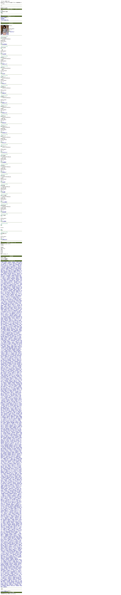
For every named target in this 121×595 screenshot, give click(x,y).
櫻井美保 (8, 447)
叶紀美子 (8, 392)
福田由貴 (13, 524)
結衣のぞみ (14, 453)
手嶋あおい (6, 498)
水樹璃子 (5, 561)
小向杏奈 (11, 398)
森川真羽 (10, 560)
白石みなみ (12, 421)
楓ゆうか (8, 417)
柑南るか (5, 570)
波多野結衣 (13, 278)
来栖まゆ (16, 490)
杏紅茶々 (6, 479)
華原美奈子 (15, 434)
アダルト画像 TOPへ (5, 19)
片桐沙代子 (9, 577)
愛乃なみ (14, 321)
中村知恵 (11, 405)
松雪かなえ (7, 490)
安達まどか (19, 474)
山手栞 (2, 366)
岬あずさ (10, 576)
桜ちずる (17, 403)
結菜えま (12, 443)
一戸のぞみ (12, 436)
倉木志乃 (7, 565)
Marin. (17, 329)
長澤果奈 (17, 513)
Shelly (6, 466)
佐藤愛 (12, 346)
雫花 (19, 545)
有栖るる (8, 585)
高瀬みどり (15, 549)
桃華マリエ (4, 359)
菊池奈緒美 (11, 575)
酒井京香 (14, 474)
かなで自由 (19, 471)
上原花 (4, 330)
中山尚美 (4, 53)
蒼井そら (6, 301)
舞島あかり (11, 444)
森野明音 (17, 382)
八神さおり (15, 494)
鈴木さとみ (12, 303)
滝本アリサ (11, 472)
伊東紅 (12, 330)
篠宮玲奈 (15, 493)
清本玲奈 (10, 482)
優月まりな (15, 520)
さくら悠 (13, 283)
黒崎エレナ (16, 336)
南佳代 (4, 523)
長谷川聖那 (4, 355)
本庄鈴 (14, 560)
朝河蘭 (3, 191)
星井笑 (20, 449)
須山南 (6, 548)
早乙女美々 (6, 396)
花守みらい (8, 515)
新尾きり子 (5, 514)
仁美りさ (5, 538)
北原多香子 (16, 330)
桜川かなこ (19, 464)
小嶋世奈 (12, 508)
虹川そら (12, 31)
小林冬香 (17, 340)
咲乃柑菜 (6, 568)
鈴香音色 (17, 275)
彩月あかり (10, 351)
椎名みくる (6, 284)
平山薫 (2, 262)
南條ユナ (9, 529)
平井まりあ (9, 355)
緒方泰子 (9, 495)
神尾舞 (13, 452)
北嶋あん (6, 579)
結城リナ (9, 464)
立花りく (5, 574)
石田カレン (5, 576)
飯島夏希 (9, 362)
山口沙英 (9, 502)
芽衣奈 (9, 274)
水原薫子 (15, 533)
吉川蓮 (11, 441)
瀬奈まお (7, 405)
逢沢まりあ (11, 541)
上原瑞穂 (10, 369)
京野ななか (15, 263)
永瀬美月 (10, 549)
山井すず (7, 555)
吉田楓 (14, 561)
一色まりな (6, 366)
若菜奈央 (15, 441)
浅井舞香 (4, 340)
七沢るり (18, 304)
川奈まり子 (6, 357)
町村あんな (6, 377)
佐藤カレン (8, 471)
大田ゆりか (5, 556)
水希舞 (4, 422)
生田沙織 (2, 407)
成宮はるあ (3, 431)
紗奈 (6, 293)
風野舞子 (12, 294)
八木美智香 (5, 469)
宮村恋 (4, 473)
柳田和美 (11, 446)
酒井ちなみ (4, 335)
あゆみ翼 (13, 401)
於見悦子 (11, 564)
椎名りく (4, 403)
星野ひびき (12, 403)
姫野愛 (4, 408)
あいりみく (8, 487)
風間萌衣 (2, 472)
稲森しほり (5, 406)
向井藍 (4, 432)
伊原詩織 (6, 351)
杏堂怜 (17, 566)
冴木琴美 (14, 483)
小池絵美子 (10, 337)
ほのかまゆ (14, 362)
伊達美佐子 (7, 559)
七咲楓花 (9, 262)
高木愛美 (8, 522)
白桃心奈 (7, 426)
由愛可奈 (9, 304)
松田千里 (5, 543)
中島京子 (11, 449)
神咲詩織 (5, 304)
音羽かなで (18, 286)
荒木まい (7, 449)
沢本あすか (16, 334)
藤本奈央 (13, 395)
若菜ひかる (11, 299)
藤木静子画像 (3, 17)
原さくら (17, 560)
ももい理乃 (11, 385)
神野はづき (3, 487)
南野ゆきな (7, 356)
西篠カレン (12, 518)
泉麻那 (14, 288)
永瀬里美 (17, 432)
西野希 (10, 582)
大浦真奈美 (10, 556)
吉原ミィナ (19, 298)
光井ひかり (18, 462)
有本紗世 (3, 405)
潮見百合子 (3, 456)
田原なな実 (17, 581)
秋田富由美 (6, 444)
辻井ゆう (13, 367)
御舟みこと (9, 570)
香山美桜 (6, 375)
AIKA (11, 393)
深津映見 (11, 280)
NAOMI (16, 410)
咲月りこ (11, 545)
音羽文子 (6, 539)
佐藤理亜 (11, 493)
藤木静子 (13, 551)
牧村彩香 (10, 566)
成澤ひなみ (14, 492)
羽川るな (2, 497)
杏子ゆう (12, 473)
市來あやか (6, 459)
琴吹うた (14, 582)
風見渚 (13, 513)
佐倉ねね (14, 489)
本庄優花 (17, 436)
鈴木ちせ (7, 427)
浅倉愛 (19, 426)
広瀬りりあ (5, 415)
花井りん (17, 367)
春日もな (7, 364)
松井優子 (17, 391)
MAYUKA (2, 334)
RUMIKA (6, 299)
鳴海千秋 (17, 524)
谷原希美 (7, 378)
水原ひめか (7, 505)
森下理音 (12, 314)
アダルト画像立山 (4, 591)
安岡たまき (17, 515)
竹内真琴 (8, 400)
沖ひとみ (19, 306)
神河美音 (17, 447)
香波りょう (4, 63)
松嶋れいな (3, 296)
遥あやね (2, 540)
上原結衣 (8, 278)
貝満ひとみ (10, 375)
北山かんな (13, 456)
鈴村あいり (7, 314)
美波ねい (16, 377)
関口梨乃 (9, 359)
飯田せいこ (7, 510)
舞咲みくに (6, 280)
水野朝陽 (16, 361)
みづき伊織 (15, 268)
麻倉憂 (4, 286)
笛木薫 (16, 392)
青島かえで (15, 393)
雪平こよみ (12, 478)
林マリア (4, 142)
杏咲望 (14, 350)
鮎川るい (8, 340)
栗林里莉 (4, 346)
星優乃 (9, 318)
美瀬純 (15, 346)
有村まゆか (11, 563)
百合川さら (5, 369)
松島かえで (9, 279)
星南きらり (7, 391)
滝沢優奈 (17, 269)
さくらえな (19, 390)
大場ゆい (17, 280)
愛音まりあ (9, 483)
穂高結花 (2, 442)
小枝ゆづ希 (16, 488)
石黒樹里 (17, 458)
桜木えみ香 (3, 428)
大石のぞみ (10, 326)
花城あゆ (8, 416)
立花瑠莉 (17, 461)
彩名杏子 (3, 347)
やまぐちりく (3, 298)
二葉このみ (16, 443)
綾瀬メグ (13, 279)
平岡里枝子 (16, 584)
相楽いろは (10, 339)
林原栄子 (16, 385)
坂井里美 (19, 429)
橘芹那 (4, 438)
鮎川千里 (4, 447)
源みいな (15, 530)
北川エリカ (9, 311)
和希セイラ (18, 561)
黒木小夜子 (5, 365)
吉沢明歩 (2, 299)
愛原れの (6, 566)
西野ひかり (7, 518)
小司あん (4, 423)
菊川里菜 (9, 335)
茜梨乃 (2, 457)
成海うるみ (10, 415)
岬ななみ (17, 518)
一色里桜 (6, 397)
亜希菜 (14, 326)
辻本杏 (20, 403)
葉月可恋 (9, 538)
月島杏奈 (5, 452)
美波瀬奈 (9, 453)
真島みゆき (14, 376)
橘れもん (15, 301)
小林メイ (5, 492)
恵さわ (19, 393)
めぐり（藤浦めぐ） (13, 265)
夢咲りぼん (9, 523)
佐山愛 (17, 300)
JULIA (3, 73)
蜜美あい (9, 341)
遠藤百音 (12, 559)
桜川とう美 (17, 354)
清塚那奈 (4, 477)
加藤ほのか (18, 456)
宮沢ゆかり (15, 449)
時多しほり (12, 555)
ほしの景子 (19, 423)
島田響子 (12, 558)
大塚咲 (11, 308)
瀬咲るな (5, 468)
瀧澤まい (15, 498)
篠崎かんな (4, 577)
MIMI (16, 352)
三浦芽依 (5, 586)
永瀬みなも (15, 576)
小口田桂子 (16, 370)
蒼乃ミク (15, 556)
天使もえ (9, 372)
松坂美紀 (6, 485)
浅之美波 (16, 541)
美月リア (5, 462)
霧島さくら (10, 397)
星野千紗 (19, 351)
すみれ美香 (6, 517)
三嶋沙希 (11, 315)
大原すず (11, 498)
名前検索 (2, 18)
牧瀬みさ (11, 533)
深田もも (16, 314)
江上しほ (12, 407)
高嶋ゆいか (15, 415)
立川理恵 (4, 283)
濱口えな (17, 480)
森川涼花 (18, 364)
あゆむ (19, 347)
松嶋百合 (2, 548)
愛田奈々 (17, 278)
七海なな (4, 294)
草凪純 (6, 350)
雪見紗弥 (19, 268)
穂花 (16, 295)
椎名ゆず (13, 574)
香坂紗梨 (17, 523)
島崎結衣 (6, 413)
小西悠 (14, 290)
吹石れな (7, 421)
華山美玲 (12, 356)
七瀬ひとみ (6, 582)
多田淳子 (13, 569)
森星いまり (15, 446)
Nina (14, 375)
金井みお (3, 478)
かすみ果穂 (7, 308)
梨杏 (1, 360)
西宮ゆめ (7, 467)
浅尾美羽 (11, 426)
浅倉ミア (19, 525)
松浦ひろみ (14, 335)
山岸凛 (5, 454)
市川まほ (9, 300)
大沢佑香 (13, 286)
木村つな (15, 380)
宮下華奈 (5, 433)
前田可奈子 (4, 483)
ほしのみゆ (7, 295)
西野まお (7, 472)
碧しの (19, 408)
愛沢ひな (10, 350)
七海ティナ (18, 574)
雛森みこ (18, 388)
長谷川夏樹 (9, 438)
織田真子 (2, 308)
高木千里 (2, 500)
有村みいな (12, 565)
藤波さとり (18, 543)
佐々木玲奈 (7, 441)
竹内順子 (17, 332)
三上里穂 (6, 457)
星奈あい (6, 513)
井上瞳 (14, 364)
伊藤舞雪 (7, 534)
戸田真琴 (2, 461)
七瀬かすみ (16, 407)
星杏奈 (20, 337)
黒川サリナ (16, 510)
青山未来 (2, 395)
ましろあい (17, 442)
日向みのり (12, 540)
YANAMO (3, 559)
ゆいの (3, 378)
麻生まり (15, 514)
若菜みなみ (6, 463)
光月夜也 (7, 381)
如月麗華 (7, 564)
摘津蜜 (8, 468)
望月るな (4, 122)
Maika (14, 264)
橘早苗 (15, 563)
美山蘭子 (5, 341)
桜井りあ (9, 293)
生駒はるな (11, 512)
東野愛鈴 (4, 329)
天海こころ (13, 503)
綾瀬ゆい (7, 488)
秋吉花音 (12, 477)
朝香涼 (9, 466)
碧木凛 (20, 444)
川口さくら (12, 451)
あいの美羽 (18, 571)
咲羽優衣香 (13, 571)
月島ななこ (14, 423)
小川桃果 (7, 412)
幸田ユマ (10, 489)
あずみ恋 (17, 468)
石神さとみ (19, 495)
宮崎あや (5, 382)
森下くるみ (3, 531)
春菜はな (8, 294)
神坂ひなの (18, 487)
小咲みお (13, 318)
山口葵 (16, 431)
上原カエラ (9, 286)
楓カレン (16, 575)
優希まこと (5, 386)
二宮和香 (11, 459)
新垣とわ (10, 485)
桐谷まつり (4, 112)
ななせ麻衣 (4, 201)
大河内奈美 (10, 530)
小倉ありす (15, 411)
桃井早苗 (15, 525)
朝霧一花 (5, 529)
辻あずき (7, 315)
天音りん (17, 421)
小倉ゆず (15, 308)
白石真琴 (18, 453)
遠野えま (17, 551)
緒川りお (10, 321)
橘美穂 (9, 536)
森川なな (7, 553)
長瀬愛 (5, 262)
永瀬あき (8, 267)
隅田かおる (10, 539)
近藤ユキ (16, 544)
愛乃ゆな (12, 505)
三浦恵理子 (15, 331)
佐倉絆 (5, 390)
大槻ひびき (4, 300)
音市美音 (18, 305)
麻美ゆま (6, 306)
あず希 (13, 461)
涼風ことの (14, 359)
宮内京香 (4, 554)
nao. (16, 293)
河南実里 (18, 492)
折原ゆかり (16, 325)
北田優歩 (13, 262)
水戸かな (19, 530)
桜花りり (19, 564)
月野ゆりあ (3, 515)
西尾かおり (9, 283)
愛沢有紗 (13, 536)
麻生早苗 (2, 336)
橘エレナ (4, 83)
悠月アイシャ (17, 509)
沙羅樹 (13, 519)
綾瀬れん (13, 342)
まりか (13, 341)
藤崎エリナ (5, 321)
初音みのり (12, 295)
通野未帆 (7, 446)
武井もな (7, 497)
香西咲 (7, 268)
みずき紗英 (13, 296)
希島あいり (18, 318)
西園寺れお (13, 416)
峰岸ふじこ (15, 420)
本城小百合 (19, 360)
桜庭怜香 (16, 559)
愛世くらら (15, 528)
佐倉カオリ (9, 305)
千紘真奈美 (16, 517)
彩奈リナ (8, 458)
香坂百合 (11, 463)
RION (6, 461)
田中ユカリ (5, 507)
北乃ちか (6, 274)
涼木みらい (15, 365)
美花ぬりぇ (4, 132)
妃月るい (15, 534)
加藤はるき (4, 239)
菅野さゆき (6, 319)
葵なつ (14, 485)
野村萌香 (8, 330)
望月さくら (6, 474)
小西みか (16, 408)
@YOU (2, 351)
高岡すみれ (19, 489)
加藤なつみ (5, 326)
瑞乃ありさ (6, 541)
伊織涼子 (18, 376)
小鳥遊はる (16, 497)
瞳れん (14, 383)
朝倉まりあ (4, 331)
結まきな (19, 534)
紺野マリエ (10, 528)
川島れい (6, 339)
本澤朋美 (15, 339)
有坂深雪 (9, 524)
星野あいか (10, 514)
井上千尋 (18, 344)
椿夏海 (16, 531)
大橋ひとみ (17, 341)
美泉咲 (17, 342)
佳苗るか (18, 273)
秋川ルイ (9, 388)
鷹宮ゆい (6, 489)
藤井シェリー (17, 294)
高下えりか (10, 469)
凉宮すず (13, 431)
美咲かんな (10, 386)
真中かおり (15, 397)
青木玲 (17, 276)
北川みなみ (6, 434)
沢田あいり (8, 367)
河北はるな (15, 469)
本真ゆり (5, 263)
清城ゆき (13, 504)
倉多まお (14, 371)
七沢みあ (5, 524)
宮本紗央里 (13, 329)
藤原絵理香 (11, 347)
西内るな (2, 467)
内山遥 (18, 371)
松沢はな (6, 310)
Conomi (9, 513)
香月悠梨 (10, 290)
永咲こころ (8, 387)
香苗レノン (4, 494)
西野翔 (5, 309)
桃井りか (2, 426)
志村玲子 (15, 386)
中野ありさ (7, 361)
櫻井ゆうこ (14, 273)
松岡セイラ (19, 372)
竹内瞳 (7, 550)
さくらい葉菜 (3, 349)
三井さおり (19, 546)
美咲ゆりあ (7, 500)
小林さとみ (15, 337)
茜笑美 (14, 507)
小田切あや (6, 380)
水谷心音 (18, 313)
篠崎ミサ (18, 291)
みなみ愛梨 (14, 448)
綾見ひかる (11, 320)
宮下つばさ (3, 275)
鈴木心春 (10, 371)
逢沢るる (17, 417)
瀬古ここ (17, 433)
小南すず (4, 571)
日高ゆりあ (11, 377)
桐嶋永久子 (7, 336)
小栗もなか (6, 544)
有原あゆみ (17, 504)
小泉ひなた (15, 570)
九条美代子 (5, 536)
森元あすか (19, 502)
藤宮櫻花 (7, 428)
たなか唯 (6, 549)
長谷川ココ (11, 396)
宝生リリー (10, 548)
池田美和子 (15, 315)
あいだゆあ (5, 285)
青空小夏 (9, 273)
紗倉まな (4, 278)
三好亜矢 (11, 434)
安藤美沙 (15, 351)
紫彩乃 (4, 327)
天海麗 (17, 262)
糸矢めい (4, 332)
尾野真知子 (15, 310)
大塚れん (12, 400)
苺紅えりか (4, 464)
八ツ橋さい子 (14, 438)
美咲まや (13, 515)
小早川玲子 (13, 487)
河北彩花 (15, 539)
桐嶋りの (17, 395)
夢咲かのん (12, 553)
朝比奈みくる (5, 344)
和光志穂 (14, 355)
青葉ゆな (17, 519)
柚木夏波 (7, 526)
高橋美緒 (13, 349)
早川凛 (3, 398)
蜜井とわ (5, 420)
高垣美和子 (10, 507)
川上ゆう (13, 276)
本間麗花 (14, 427)
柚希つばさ (10, 525)
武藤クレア (18, 296)
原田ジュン (8, 352)
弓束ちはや (3, 550)
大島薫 (19, 420)
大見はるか (6, 584)
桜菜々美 (6, 342)
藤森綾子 (13, 313)
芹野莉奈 (8, 473)
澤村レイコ (4, 276)
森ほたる (7, 545)
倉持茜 (8, 433)
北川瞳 (19, 263)
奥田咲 (10, 264)
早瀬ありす (7, 325)
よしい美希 (7, 540)
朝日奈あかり (14, 285)
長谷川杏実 (9, 349)
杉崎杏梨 (12, 370)
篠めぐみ (11, 380)
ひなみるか (16, 396)
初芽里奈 (17, 422)
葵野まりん (3, 555)
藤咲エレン (3, 499)
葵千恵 (19, 392)
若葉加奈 (8, 477)
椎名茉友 (5, 453)
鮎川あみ (15, 347)
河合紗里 (12, 510)
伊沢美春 (15, 568)
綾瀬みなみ (10, 270)
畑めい (4, 581)
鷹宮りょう (11, 319)
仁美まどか (16, 356)
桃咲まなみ (13, 267)
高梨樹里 (4, 580)
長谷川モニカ (7, 442)
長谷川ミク (3, 269)
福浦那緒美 (8, 531)
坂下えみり (16, 512)
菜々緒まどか (12, 439)
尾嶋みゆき (14, 502)
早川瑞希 (17, 413)
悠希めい (14, 324)
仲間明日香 (11, 544)
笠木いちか (17, 580)
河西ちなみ (3, 367)
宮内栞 (20, 434)
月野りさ (13, 293)
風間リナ (2, 534)
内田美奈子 (18, 369)
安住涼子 (17, 309)
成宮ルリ (10, 365)
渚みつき (12, 580)
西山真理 (5, 519)
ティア (18, 284)
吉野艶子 (13, 382)
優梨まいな (16, 508)
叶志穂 (14, 284)
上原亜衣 (13, 275)
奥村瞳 (8, 403)
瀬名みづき (15, 402)
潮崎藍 (4, 458)
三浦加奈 (12, 428)
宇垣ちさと (13, 466)
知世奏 (17, 536)
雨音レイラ (13, 332)
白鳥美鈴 (11, 381)
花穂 (14, 412)
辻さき (19, 380)
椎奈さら (19, 514)
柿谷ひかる (7, 443)
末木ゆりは (15, 545)
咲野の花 (13, 529)
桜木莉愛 (17, 264)
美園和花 (7, 535)
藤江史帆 (2, 545)
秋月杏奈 (2, 446)
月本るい (7, 439)
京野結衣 (10, 411)
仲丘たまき (13, 433)
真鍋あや (17, 585)
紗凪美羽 (7, 493)
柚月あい (6, 383)
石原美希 (15, 281)
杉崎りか (14, 479)
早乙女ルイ (12, 309)
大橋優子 (19, 568)
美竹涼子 (6, 337)
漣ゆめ (9, 342)
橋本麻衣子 (14, 495)
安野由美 (19, 365)
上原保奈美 (5, 289)
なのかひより (7, 395)
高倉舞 (18, 326)
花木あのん (16, 428)
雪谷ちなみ (8, 431)
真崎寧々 (9, 519)
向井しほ (6, 402)
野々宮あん (11, 509)
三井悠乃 (19, 459)
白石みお (16, 444)
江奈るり (7, 451)
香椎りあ (17, 437)
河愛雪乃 (2, 488)
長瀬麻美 (2, 364)
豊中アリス (5, 525)
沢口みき (12, 325)
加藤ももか (4, 495)
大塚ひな (9, 276)
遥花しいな (11, 467)
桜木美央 (9, 452)
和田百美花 (19, 355)
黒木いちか (5, 270)
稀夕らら (12, 392)
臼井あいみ (7, 484)
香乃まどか (13, 585)
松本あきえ (15, 535)
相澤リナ (10, 288)
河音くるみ (13, 447)
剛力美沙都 (3, 565)
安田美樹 (14, 298)
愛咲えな (4, 416)
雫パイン (7, 264)
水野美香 (13, 432)
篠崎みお (4, 92)
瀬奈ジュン (9, 376)
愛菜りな (2, 393)
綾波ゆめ (19, 411)
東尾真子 (5, 448)
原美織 (19, 418)
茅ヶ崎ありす (8, 499)
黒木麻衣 (18, 507)
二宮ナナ (7, 313)
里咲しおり (13, 417)
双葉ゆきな (17, 484)
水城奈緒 (2, 303)
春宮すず (19, 441)
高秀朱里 (18, 483)
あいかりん (9, 420)
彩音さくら (12, 480)
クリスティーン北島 (14, 500)
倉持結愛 (4, 211)
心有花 (12, 345)
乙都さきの (9, 520)
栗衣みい (9, 574)
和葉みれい (15, 381)
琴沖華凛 (18, 582)
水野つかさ (8, 296)
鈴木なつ (8, 571)
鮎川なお (13, 300)
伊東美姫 (17, 288)
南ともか (17, 327)
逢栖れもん (15, 550)
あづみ (3, 387)
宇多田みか (10, 457)
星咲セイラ (18, 499)
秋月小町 (17, 565)
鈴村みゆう (7, 407)
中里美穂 (5, 437)
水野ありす (7, 508)
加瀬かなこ (18, 503)
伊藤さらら (14, 372)
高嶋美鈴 (2, 564)
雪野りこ (8, 345)
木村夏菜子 (19, 362)
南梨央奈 (8, 329)
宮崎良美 (7, 558)
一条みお (15, 548)
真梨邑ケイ (17, 452)
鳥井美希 (13, 499)
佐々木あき (3, 421)
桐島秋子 (12, 522)
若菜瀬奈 (7, 478)
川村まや (8, 327)
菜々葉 (11, 412)
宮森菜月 (10, 579)
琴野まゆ (16, 320)
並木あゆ (18, 448)
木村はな (3, 354)
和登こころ (8, 569)
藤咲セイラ (4, 102)
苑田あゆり (11, 488)
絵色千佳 (15, 306)
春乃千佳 (17, 553)
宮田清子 (7, 575)
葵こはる (2, 361)
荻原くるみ (14, 538)
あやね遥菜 (3, 401)
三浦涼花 (17, 387)
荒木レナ (19, 438)
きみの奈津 (18, 412)
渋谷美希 (18, 349)
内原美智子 (3, 569)
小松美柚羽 (8, 504)
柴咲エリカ (19, 359)
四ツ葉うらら (18, 485)
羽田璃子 (9, 461)
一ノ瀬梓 (19, 533)
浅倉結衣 (14, 554)
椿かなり (7, 398)
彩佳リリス (19, 427)
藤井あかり (9, 494)
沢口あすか (19, 335)
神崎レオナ (19, 406)
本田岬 (14, 344)
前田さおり (3, 436)
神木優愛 (4, 417)
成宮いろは (13, 458)
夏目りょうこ (9, 554)
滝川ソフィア (17, 319)
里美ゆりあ (13, 291)
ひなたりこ (4, 152)
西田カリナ (12, 391)
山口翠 (16, 569)
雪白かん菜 (10, 568)
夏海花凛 (18, 479)
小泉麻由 (8, 346)
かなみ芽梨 (7, 370)
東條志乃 (6, 546)
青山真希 (19, 549)
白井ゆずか (3, 451)
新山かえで (10, 310)
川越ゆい (10, 479)
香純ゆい (8, 408)
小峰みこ (4, 522)
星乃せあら (14, 454)
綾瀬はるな (20, 346)
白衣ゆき (13, 442)
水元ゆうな (9, 263)
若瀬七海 (16, 299)
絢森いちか (8, 401)
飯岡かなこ (5, 324)
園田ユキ (5, 520)
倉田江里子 (17, 478)
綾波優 (14, 270)
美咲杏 (16, 477)
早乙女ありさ (7, 410)
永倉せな (15, 426)
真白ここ (2, 535)
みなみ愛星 (15, 457)
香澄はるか (9, 429)
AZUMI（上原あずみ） (8, 281)
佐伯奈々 (17, 283)
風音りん (7, 436)
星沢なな (13, 269)
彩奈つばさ (15, 429)
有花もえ (14, 482)
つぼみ (5, 305)
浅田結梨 (5, 429)
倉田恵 (20, 544)
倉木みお (16, 467)
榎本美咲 (12, 490)
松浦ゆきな (15, 579)
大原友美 (17, 522)
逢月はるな (6, 385)
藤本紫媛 (12, 422)
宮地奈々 (2, 490)
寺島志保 (8, 332)
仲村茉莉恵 (13, 340)
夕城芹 (10, 427)
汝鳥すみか (15, 366)
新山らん (18, 321)
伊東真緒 (8, 422)
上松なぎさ (10, 418)
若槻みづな (3, 439)
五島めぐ (16, 558)
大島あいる (10, 306)
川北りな (11, 535)
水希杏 (16, 400)
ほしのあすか (18, 267)
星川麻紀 (12, 354)
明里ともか (8, 503)
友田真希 (4, 311)
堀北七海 (5, 360)
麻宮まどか (5, 371)
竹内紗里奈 (18, 350)
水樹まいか (3, 526)
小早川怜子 (13, 316)
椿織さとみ (6, 509)
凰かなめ (2, 466)
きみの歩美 (14, 274)
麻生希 (10, 268)
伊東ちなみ (3, 412)
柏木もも (19, 539)
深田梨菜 (9, 382)
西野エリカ (17, 473)
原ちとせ (10, 406)
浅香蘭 (19, 548)
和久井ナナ (16, 357)
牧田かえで (11, 357)
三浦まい (17, 540)
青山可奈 (12, 336)
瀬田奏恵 (17, 577)
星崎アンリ (7, 393)
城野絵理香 (16, 505)
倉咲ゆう (17, 303)
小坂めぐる (7, 303)
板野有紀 (5, 273)
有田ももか (19, 554)
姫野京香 (17, 279)
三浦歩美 (8, 581)
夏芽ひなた (11, 497)
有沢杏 (12, 408)
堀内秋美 (16, 398)
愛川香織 (9, 360)
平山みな (13, 352)
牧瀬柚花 (18, 538)
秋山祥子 (12, 361)
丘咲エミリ (9, 462)
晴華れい (19, 498)
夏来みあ (13, 543)
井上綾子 (14, 406)
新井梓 (13, 437)
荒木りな (18, 324)
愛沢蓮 (8, 316)
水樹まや (12, 468)
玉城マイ (13, 413)
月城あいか (5, 528)
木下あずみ (14, 311)
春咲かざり (10, 402)
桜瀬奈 (11, 526)
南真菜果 (9, 437)
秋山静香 (18, 383)
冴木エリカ (15, 526)
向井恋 (20, 469)
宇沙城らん (3, 352)
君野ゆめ (5, 316)
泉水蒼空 (11, 534)
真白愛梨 (9, 448)
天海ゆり (20, 398)
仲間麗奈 (13, 410)
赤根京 (4, 392)
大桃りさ (20, 352)
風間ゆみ (18, 270)
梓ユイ (10, 366)
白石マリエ (6, 512)
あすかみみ (13, 387)
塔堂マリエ (10, 344)
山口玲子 (5, 372)
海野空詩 (17, 451)
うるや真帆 (10, 289)
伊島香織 (7, 334)
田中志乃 (9, 551)
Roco (10, 313)
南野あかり (12, 484)
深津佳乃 (13, 531)
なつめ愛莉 (14, 388)
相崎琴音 (6, 288)
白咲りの (17, 555)
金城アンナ (12, 378)
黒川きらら (5, 290)
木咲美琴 (12, 581)
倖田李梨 (4, 376)
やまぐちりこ (9, 298)
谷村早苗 (18, 311)
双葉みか (7, 320)
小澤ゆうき (5, 418)
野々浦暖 (8, 580)
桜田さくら (7, 354)
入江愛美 (4, 221)
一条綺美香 (8, 275)
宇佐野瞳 (19, 563)
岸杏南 (10, 474)
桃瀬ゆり (9, 492)
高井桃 (19, 308)
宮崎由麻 (15, 564)
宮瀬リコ (2, 356)
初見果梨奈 (6, 563)
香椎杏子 (11, 364)
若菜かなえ (19, 454)
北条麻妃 (4, 162)
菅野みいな (14, 304)
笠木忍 (14, 369)
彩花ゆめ (5, 362)
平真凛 (17, 529)
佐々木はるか (7, 291)
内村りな (2, 410)
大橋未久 (15, 289)
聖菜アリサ (5, 482)
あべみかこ (9, 331)
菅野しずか (7, 480)
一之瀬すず (14, 360)
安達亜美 (9, 454)
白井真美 (11, 334)
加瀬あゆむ (18, 290)
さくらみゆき (13, 471)
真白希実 (5, 388)
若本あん (13, 523)
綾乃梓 (6, 347)
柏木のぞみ (6, 265)
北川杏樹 (6, 318)
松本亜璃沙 (4, 44)
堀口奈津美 (10, 301)
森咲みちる (16, 405)
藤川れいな (14, 464)
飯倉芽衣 (9, 543)
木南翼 (14, 577)
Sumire (14, 462)
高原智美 (4, 585)
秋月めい (16, 472)
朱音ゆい (4, 267)
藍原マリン (9, 432)
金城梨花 (19, 556)
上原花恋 (11, 284)
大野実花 (10, 546)
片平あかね (17, 378)
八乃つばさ (5, 530)
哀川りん (14, 305)
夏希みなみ (10, 383)
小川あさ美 (3, 268)
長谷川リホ (19, 274)
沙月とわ (14, 546)
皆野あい (4, 172)
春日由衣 (19, 366)
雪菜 (5, 345)
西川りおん (5, 411)
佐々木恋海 (9, 390)
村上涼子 (19, 301)
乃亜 (14, 280)
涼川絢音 (2, 391)
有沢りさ (16, 345)
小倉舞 (9, 413)
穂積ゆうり (4, 551)
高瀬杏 (17, 416)
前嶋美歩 (19, 295)
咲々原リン (9, 561)
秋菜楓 (9, 285)
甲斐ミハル (3, 503)
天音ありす (8, 456)
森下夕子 (20, 477)
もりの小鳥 (18, 466)
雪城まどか (5, 560)
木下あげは (3, 504)
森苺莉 (14, 566)
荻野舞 (14, 463)
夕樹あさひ (3, 400)
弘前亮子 (15, 418)
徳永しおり (6, 533)
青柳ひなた (11, 584)
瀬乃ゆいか (8, 269)
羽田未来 (14, 390)
